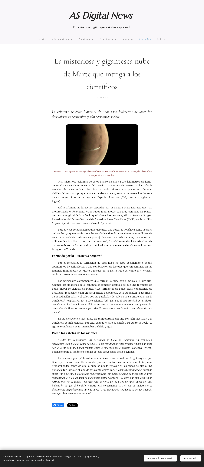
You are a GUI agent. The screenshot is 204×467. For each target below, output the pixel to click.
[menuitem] (43, 39)
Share (60, 405)
